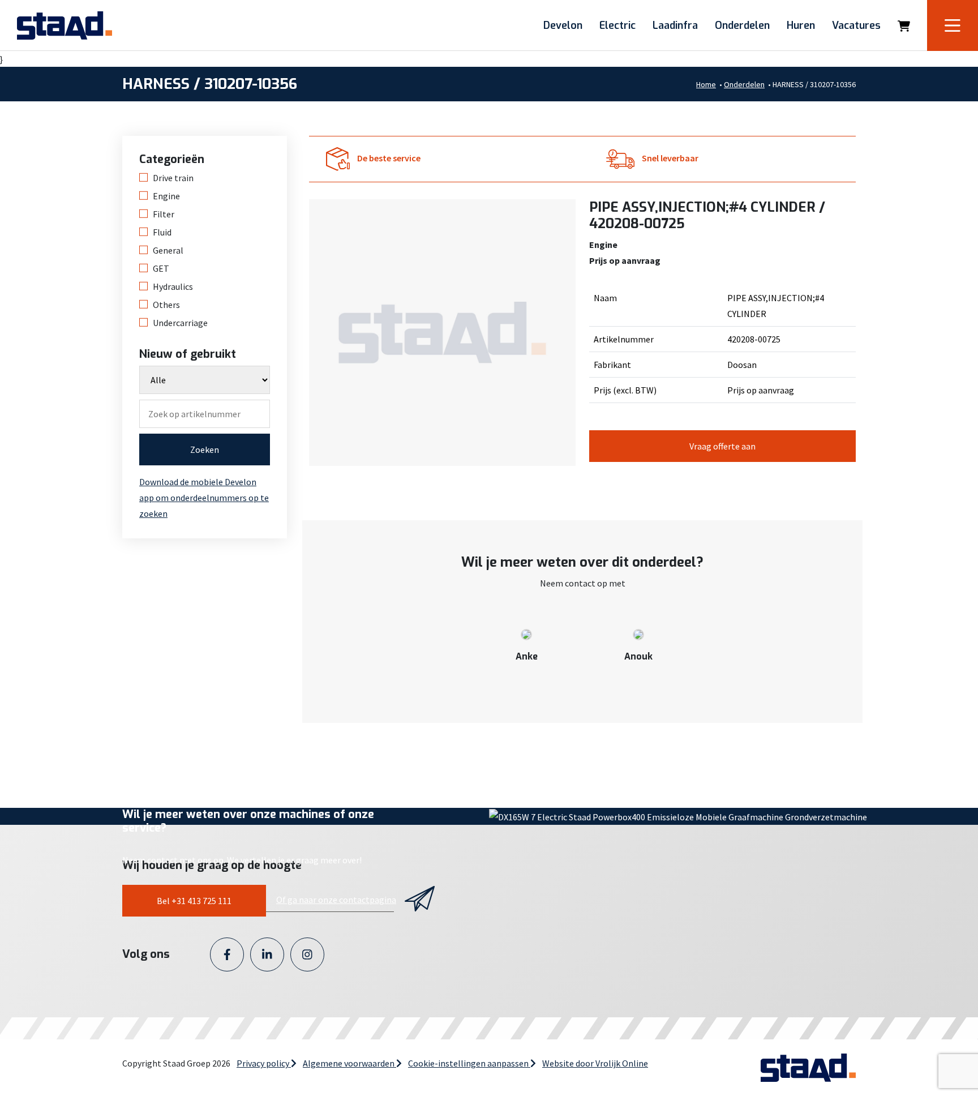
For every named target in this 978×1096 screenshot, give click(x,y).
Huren (801, 25)
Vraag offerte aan (722, 446)
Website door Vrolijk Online (595, 1063)
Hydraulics (173, 286)
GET (161, 268)
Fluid (162, 232)
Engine (166, 196)
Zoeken (204, 449)
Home (706, 84)
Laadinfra (675, 25)
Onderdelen (742, 25)
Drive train (173, 177)
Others (166, 304)
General (168, 250)
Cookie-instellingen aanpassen (469, 1063)
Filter (163, 214)
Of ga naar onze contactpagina (336, 899)
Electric (617, 25)
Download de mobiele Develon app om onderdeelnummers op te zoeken (204, 497)
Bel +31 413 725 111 (194, 900)
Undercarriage (180, 322)
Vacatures (856, 25)
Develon (562, 25)
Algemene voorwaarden (349, 1063)
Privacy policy (264, 1063)
